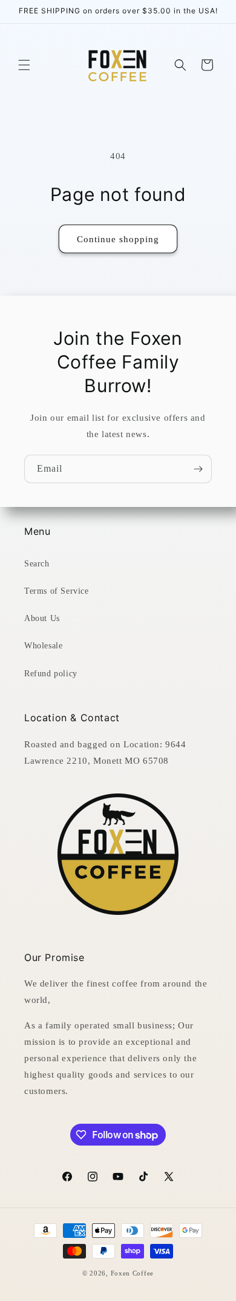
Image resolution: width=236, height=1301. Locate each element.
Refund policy (50, 673)
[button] (24, 65)
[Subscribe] (198, 469)
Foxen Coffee (132, 1273)
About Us (42, 618)
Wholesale (43, 645)
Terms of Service (56, 591)
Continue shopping (118, 239)
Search (37, 563)
